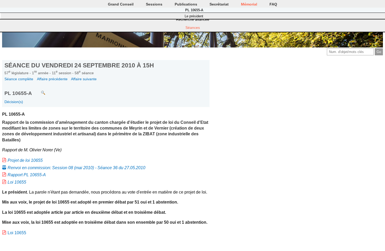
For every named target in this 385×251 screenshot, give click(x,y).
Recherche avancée (192, 19)
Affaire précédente (52, 79)
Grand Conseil (121, 4)
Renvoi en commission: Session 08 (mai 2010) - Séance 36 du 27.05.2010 (76, 167)
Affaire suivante (84, 79)
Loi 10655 (17, 182)
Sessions (154, 4)
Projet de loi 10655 (25, 160)
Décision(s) (13, 102)
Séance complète (18, 79)
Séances (192, 27)
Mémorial (249, 4)
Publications (186, 4)
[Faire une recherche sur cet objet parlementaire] (39, 90)
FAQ (273, 4)
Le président (194, 16)
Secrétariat (219, 4)
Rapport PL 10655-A (27, 175)
